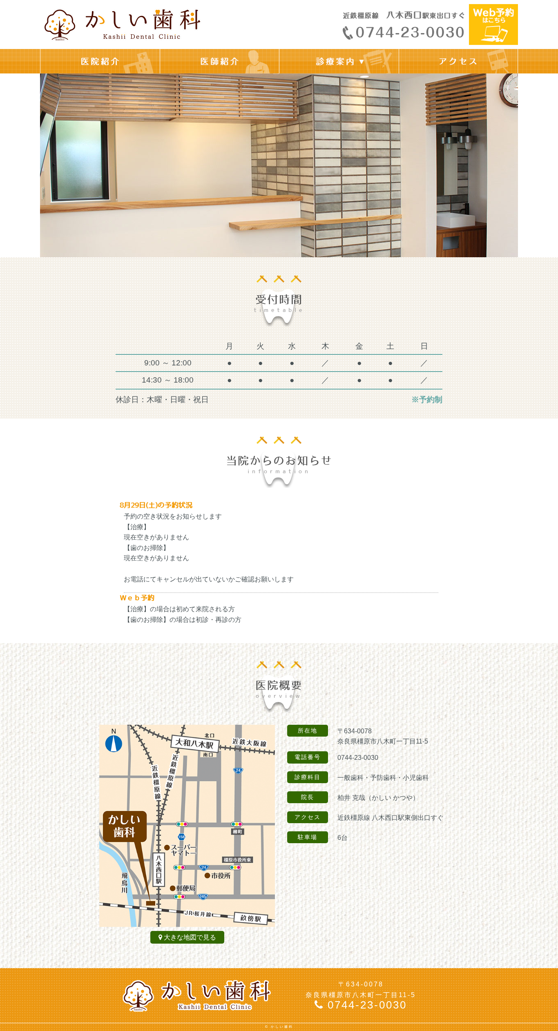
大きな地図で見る (190, 937)
